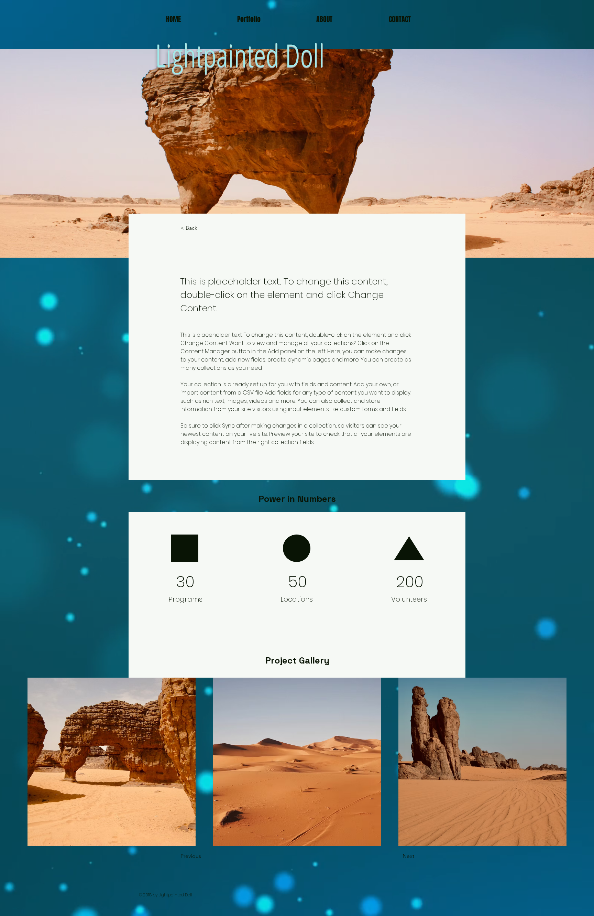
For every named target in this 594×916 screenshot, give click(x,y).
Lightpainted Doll (239, 55)
